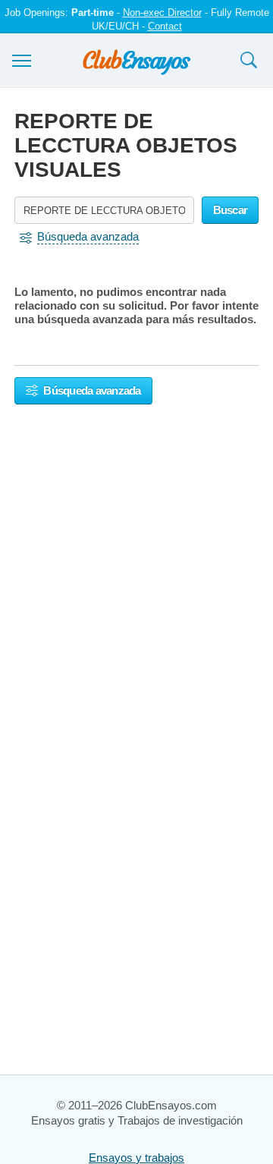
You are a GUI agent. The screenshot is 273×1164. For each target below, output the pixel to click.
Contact (165, 26)
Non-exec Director (162, 12)
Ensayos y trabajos (136, 1157)
